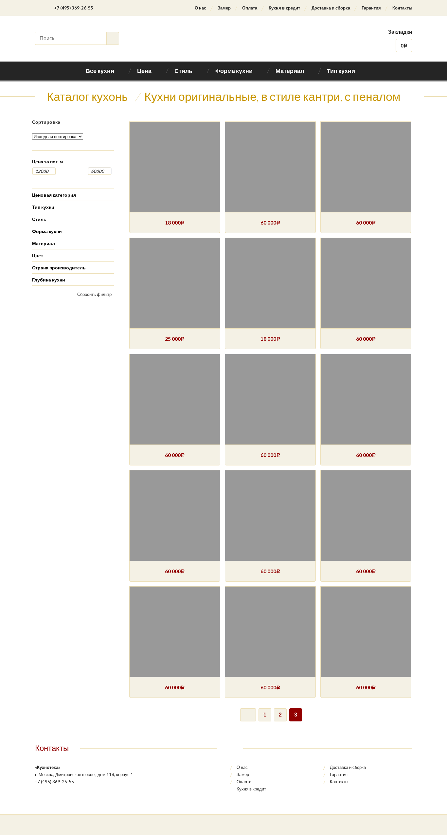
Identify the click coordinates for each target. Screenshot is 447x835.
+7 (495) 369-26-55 (73, 7)
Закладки (400, 31)
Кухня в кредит (284, 7)
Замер (224, 7)
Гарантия (371, 7)
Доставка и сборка (331, 7)
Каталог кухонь (87, 96)
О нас (200, 7)
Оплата (249, 7)
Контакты (402, 7)
